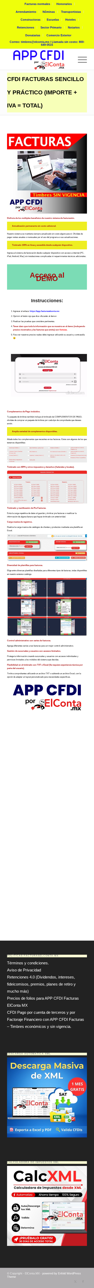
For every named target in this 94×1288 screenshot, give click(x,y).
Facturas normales (37, 3)
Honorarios (64, 3)
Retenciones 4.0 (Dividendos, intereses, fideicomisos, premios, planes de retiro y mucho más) (41, 984)
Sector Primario (51, 27)
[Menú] (80, 59)
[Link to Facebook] (83, 1281)
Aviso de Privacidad (24, 970)
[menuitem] (37, 4)
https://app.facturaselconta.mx (44, 311)
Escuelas (53, 19)
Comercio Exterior (58, 35)
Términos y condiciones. (28, 963)
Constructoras (30, 19)
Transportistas (71, 11)
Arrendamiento (26, 11)
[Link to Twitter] (75, 1281)
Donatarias (32, 35)
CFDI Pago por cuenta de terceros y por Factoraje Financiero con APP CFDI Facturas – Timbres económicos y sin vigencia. (45, 1019)
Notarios (74, 27)
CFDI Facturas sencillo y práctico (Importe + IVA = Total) (45, 92)
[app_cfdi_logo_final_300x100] (39, 59)
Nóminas (49, 11)
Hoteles (70, 19)
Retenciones (25, 27)
